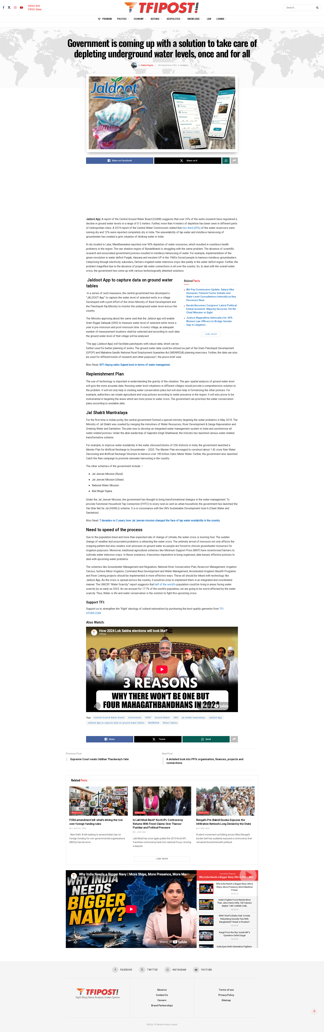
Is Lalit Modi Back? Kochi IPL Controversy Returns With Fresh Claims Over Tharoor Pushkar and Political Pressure (158, 824)
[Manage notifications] (314, 1011)
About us (162, 990)
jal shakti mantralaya (193, 717)
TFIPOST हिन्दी (34, 6)
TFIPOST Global (34, 9)
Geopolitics (173, 18)
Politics (122, 18)
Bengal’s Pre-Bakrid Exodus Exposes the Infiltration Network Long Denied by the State (223, 822)
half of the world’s (165, 584)
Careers (161, 1000)
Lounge (220, 18)
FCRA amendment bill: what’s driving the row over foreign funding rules (96, 822)
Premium (107, 18)
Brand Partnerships (162, 1005)
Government (134, 717)
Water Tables (170, 722)
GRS (176, 717)
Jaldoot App (215, 717)
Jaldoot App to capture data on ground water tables (116, 722)
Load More (211, 334)
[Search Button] (318, 7)
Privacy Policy (226, 995)
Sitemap (226, 1000)
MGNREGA (153, 722)
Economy (138, 18)
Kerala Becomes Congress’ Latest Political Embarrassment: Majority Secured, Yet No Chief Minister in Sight (211, 309)
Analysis (184, 65)
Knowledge (193, 18)
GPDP (148, 717)
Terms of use (226, 990)
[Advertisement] (162, 193)
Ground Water (162, 717)
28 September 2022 (167, 65)
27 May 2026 (203, 828)
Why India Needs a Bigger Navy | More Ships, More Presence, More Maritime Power (245, 877)
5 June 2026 (140, 832)
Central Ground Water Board (109, 717)
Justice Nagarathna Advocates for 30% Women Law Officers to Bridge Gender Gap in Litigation (209, 321)
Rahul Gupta (147, 65)
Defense (155, 18)
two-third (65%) (191, 227)
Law (209, 18)
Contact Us (162, 995)
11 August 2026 (78, 828)
